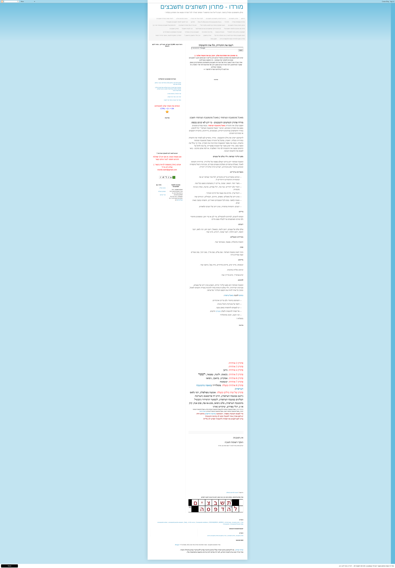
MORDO (221, 522)
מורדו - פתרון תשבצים (237, 522)
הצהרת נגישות (219, 32)
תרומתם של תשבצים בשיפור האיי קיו (164, 25)
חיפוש (243, 18)
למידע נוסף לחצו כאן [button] (345, 566)
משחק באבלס (162, 191)
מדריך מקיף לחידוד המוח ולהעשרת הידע (232, 39)
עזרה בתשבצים (223, 535)
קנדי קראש (163, 195)
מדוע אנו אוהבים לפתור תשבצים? (234, 28)
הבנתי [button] (9, 566)
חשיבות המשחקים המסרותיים (172, 32)
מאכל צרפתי (228, 295)
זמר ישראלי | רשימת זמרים (174, 93)
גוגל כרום (180, 200)
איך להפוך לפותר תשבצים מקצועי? (177, 22)
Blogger (177, 544)
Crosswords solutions (202, 522)
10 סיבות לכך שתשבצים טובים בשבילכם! (208, 28)
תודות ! (226, 22)
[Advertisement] (216, 98)
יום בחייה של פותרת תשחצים (188, 25)
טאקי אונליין (162, 188)
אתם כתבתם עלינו (182, 18)
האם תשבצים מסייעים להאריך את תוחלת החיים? (229, 35)
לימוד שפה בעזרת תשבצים (165, 18)
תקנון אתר (213, 39)
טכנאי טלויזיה (191, 522)
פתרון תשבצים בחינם (212, 535)
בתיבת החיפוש (210, 413)
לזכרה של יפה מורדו (197, 18)
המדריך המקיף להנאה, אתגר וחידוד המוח (168, 35)
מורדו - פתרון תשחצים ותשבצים (201, 6)
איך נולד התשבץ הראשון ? (192, 35)
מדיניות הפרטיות (207, 32)
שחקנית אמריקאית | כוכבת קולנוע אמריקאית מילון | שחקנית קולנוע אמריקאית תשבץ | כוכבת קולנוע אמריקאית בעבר (168, 89)
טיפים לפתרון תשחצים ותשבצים (216, 18)
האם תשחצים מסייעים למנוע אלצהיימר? (212, 25)
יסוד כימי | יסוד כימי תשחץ (174, 97)
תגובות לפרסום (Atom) (232, 492)
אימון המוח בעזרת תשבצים (236, 25)
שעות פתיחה (228, 522)
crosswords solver (162, 522)
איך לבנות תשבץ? (187, 28)
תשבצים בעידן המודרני (192, 32)
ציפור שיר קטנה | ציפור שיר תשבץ (172, 100)
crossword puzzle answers (175, 522)
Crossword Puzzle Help (236, 524)
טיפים (241, 295)
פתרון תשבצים (174, 28)
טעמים (218, 311)
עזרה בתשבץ (207, 35)
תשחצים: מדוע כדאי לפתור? (236, 32)
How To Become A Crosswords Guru (209, 22)
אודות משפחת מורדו (238, 22)
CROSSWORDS (213, 522)
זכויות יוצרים (239, 550)
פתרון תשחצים (233, 18)
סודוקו (193, 22)
